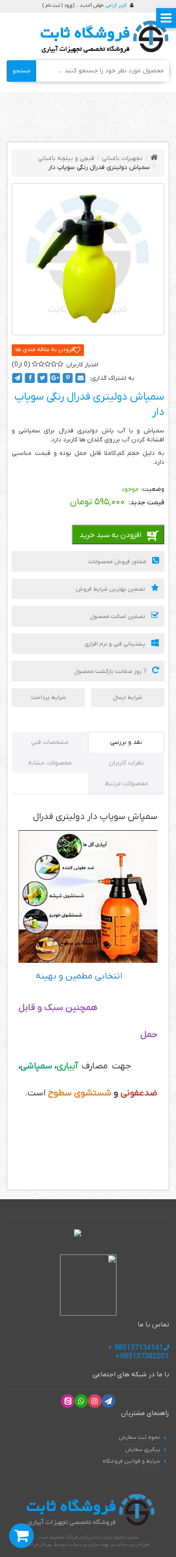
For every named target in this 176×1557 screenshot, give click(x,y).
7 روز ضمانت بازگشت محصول (111, 671)
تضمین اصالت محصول (118, 616)
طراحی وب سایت (132, 1544)
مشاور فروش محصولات (118, 561)
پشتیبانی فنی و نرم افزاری (115, 644)
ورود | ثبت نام (59, 5)
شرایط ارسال (127, 697)
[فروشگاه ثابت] (102, 37)
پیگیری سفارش (142, 1449)
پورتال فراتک (39, 1544)
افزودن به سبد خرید (110, 535)
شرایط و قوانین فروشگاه (131, 1461)
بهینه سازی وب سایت (88, 1544)
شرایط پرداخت (48, 697)
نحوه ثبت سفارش (139, 1437)
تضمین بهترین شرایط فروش (111, 589)
